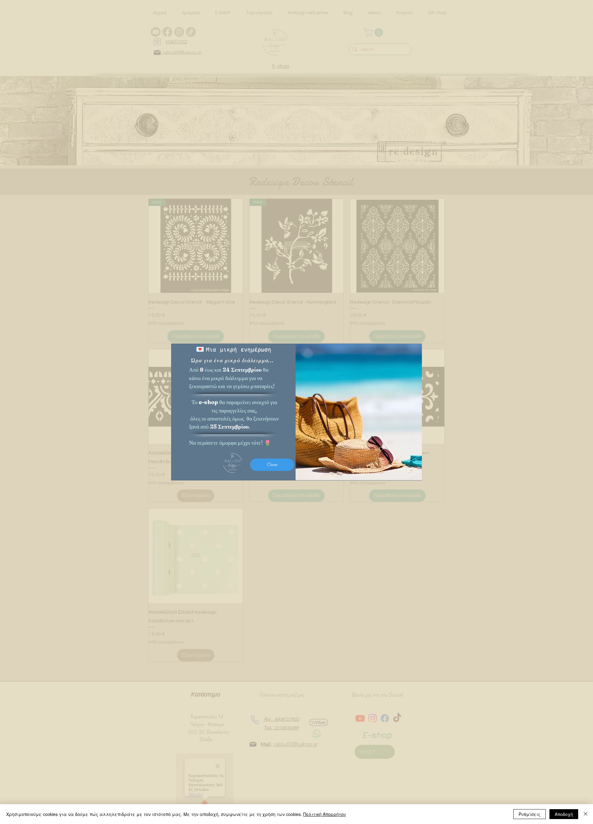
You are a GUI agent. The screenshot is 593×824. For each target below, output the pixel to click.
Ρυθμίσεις (529, 814)
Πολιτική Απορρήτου (324, 814)
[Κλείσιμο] (585, 814)
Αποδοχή (564, 814)
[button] (272, 465)
